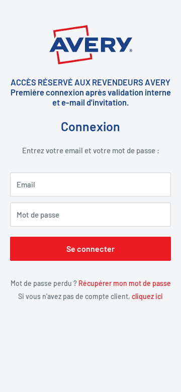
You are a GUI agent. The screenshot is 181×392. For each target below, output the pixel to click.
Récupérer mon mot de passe (124, 283)
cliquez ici (147, 296)
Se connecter (90, 248)
